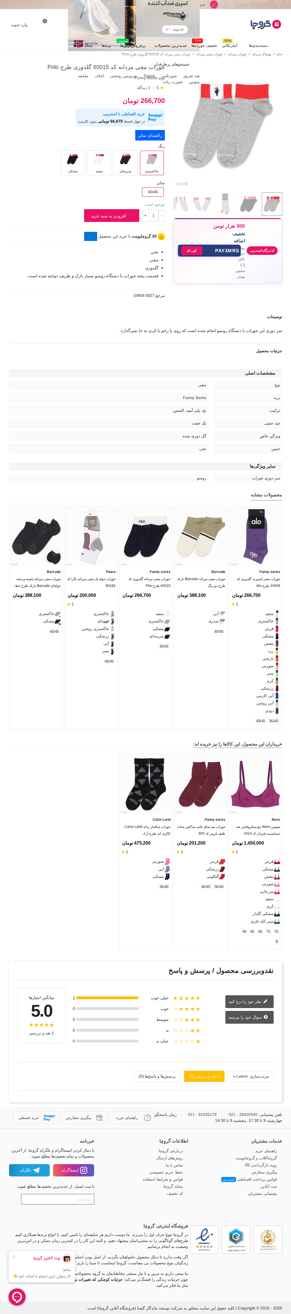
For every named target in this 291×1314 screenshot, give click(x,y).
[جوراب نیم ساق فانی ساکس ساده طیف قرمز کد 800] (200, 784)
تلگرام (25, 1170)
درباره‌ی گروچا (171, 1151)
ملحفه (82, 76)
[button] (209, 251)
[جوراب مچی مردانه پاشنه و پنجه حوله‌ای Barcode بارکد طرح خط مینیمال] (36, 536)
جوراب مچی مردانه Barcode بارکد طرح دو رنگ (201, 582)
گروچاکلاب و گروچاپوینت (256, 1158)
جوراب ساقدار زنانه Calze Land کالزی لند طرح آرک (147, 830)
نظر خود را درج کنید (245, 1001)
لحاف (98, 76)
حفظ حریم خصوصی (166, 1172)
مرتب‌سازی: (259, 1076)
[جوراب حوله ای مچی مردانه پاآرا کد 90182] (91, 536)
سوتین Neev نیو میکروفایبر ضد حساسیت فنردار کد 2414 (258, 830)
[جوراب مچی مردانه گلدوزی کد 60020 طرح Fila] (146, 536)
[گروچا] (251, 25)
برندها (106, 45)
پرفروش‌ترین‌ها (132, 44)
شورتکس (168, 76)
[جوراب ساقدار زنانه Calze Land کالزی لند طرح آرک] (145, 784)
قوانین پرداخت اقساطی (250, 1179)
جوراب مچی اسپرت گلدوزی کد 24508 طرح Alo (258, 582)
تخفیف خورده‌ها (204, 44)
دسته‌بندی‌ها (258, 45)
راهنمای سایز (150, 135)
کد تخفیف (175, 1193)
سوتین (194, 81)
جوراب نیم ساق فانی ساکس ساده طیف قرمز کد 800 (201, 830)
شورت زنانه (172, 81)
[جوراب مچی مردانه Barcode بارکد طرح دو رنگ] (200, 536)
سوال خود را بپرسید (245, 1017)
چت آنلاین (269, 1186)
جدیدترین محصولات (170, 45)
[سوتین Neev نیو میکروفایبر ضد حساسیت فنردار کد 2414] (255, 784)
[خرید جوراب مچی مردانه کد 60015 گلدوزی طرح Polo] (227, 184)
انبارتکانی (229, 44)
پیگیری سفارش (264, 1172)
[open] (145, 316)
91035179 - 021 (202, 1114)
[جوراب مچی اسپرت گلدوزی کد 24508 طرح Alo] (255, 536)
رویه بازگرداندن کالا (261, 1165)
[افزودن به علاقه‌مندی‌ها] (279, 297)
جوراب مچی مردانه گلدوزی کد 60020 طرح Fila (149, 582)
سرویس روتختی (123, 76)
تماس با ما (174, 1165)
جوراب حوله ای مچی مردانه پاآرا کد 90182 (91, 582)
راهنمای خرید (266, 1151)
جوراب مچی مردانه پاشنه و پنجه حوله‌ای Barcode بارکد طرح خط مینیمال (38, 583)
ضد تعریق (191, 76)
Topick (148, 76)
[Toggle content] (90, 236)
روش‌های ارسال (169, 1158)
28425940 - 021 (243, 1114)
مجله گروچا (83, 45)
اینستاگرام (70, 1170)
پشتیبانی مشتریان (262, 1193)
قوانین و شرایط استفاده (163, 1179)
